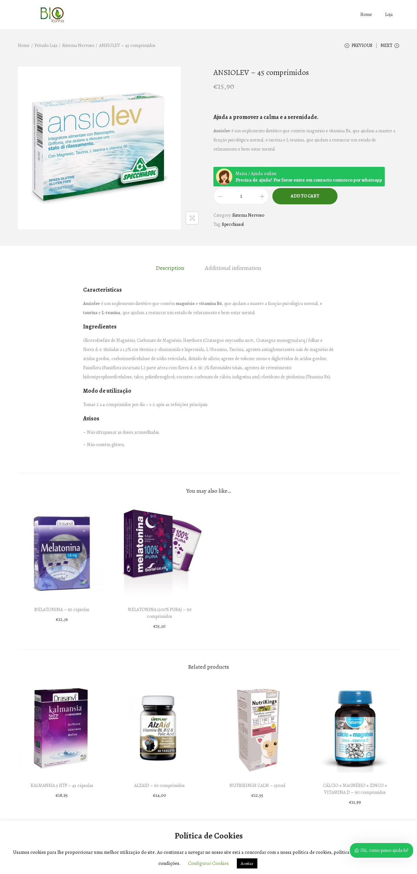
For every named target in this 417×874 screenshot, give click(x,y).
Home (24, 45)
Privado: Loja (46, 45)
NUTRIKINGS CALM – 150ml (257, 785)
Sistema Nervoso (78, 45)
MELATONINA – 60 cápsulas (61, 609)
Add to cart (305, 196)
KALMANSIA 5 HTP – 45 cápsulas (62, 785)
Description (170, 268)
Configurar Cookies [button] (208, 863)
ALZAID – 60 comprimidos (159, 785)
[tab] (170, 267)
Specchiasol (233, 224)
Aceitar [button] (247, 863)
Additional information (233, 268)
